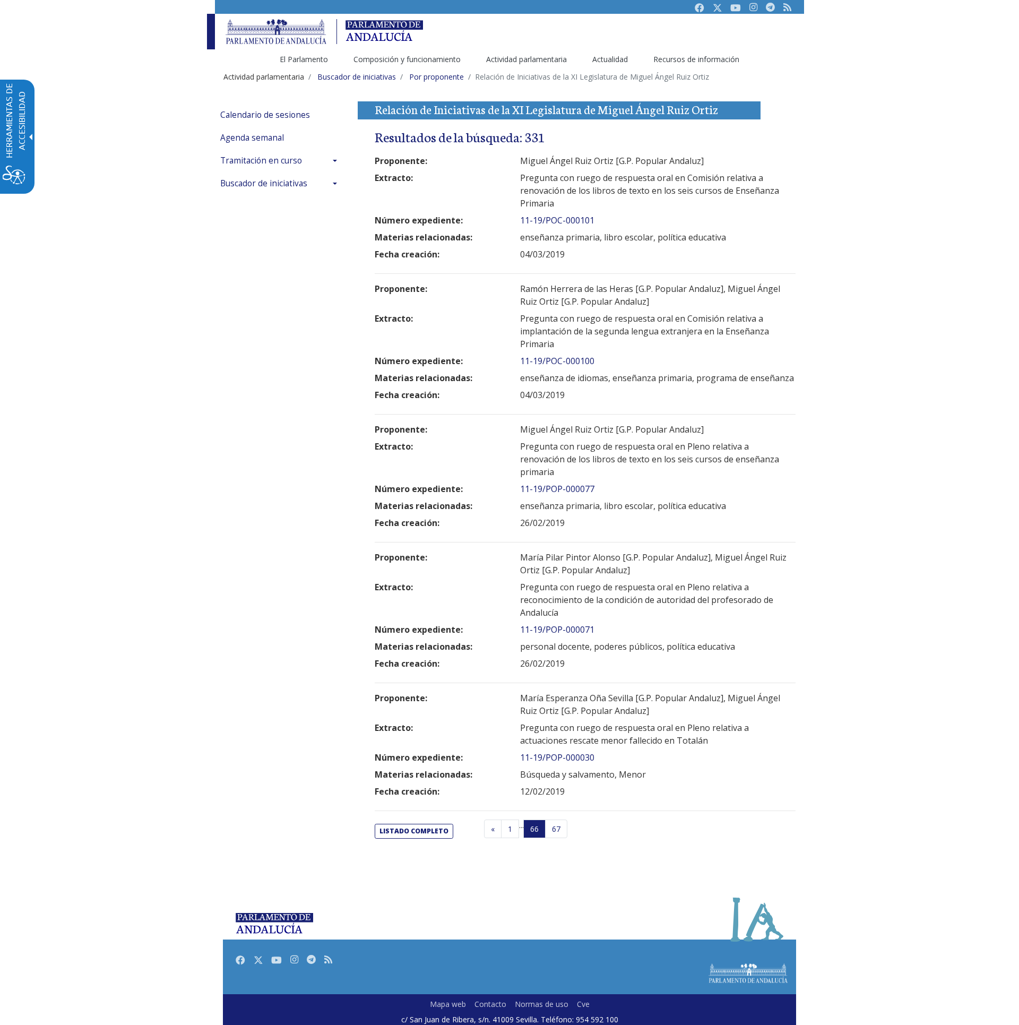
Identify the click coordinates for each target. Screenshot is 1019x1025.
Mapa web (448, 1004)
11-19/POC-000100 (557, 361)
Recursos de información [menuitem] (696, 59)
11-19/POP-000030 (557, 757)
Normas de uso (541, 1004)
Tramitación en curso (261, 160)
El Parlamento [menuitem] (304, 59)
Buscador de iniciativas (263, 183)
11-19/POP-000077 (557, 489)
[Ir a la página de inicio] (276, 31)
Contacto (490, 1004)
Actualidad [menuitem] (610, 59)
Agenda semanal (252, 137)
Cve (583, 1004)
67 (556, 829)
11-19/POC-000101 (557, 220)
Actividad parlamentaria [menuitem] (526, 59)
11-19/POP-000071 (557, 629)
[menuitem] (281, 115)
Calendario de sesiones (265, 114)
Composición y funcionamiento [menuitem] (407, 59)
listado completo (413, 830)
